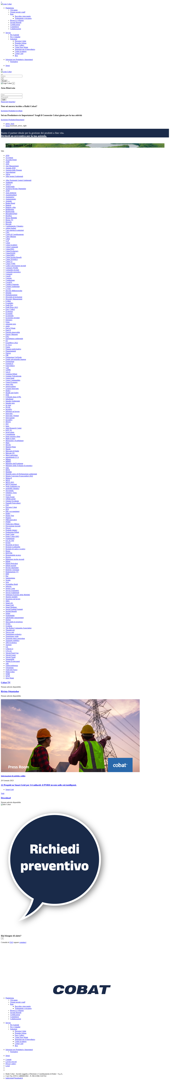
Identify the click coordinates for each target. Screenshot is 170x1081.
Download (6, 798)
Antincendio (10, 187)
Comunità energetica (13, 272)
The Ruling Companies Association (18, 628)
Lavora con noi (11, 1062)
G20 (7, 368)
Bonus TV (9, 220)
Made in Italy (10, 439)
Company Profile (12, 268)
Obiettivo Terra (11, 493)
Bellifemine (10, 209)
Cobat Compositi (12, 247)
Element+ (9, 320)
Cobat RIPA (10, 255)
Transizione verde (12, 636)
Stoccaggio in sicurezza (14, 622)
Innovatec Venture (12, 416)
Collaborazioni (15, 29)
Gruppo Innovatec (12, 389)
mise (7, 468)
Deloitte (8, 293)
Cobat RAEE (10, 253)
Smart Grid (10, 605)
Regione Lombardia (13, 547)
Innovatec (9, 414)
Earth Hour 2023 (12, 307)
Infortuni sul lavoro (13, 411)
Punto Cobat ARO (12, 536)
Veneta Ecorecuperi (13, 661)
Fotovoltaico (10, 366)
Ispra (7, 426)
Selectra (8, 586)
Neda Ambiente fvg (13, 486)
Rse (7, 576)
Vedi (2, 793)
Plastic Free (10, 516)
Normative (14, 62)
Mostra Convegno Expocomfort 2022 (19, 476)
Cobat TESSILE (12, 259)
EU (7, 341)
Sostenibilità (10, 616)
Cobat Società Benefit (14, 257)
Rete (12, 14)
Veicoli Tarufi (10, 657)
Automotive (10, 197)
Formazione (10, 361)
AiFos (8, 174)
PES (7, 509)
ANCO (8, 184)
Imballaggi (9, 399)
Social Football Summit (14, 609)
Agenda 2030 (10, 168)
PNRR (8, 522)
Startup (8, 620)
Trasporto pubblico (12, 640)
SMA (8, 601)
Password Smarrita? (8, 102)
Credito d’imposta (12, 284)
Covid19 (9, 282)
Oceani (8, 495)
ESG (7, 336)
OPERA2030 (10, 499)
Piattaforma (10, 8)
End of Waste (10, 328)
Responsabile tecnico (13, 555)
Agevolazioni (10, 172)
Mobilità (9, 472)
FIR (7, 355)
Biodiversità (10, 212)
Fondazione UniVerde (14, 357)
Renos (8, 551)
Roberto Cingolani (12, 570)
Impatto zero (10, 403)
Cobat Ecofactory (12, 251)
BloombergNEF (11, 214)
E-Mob (8, 301)
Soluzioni (13, 39)
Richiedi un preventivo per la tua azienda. (24, 135)
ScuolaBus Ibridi (12, 584)
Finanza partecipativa (13, 349)
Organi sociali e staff (17, 12)
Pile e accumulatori (12, 511)
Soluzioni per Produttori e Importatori (19, 60)
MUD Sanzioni (11, 484)
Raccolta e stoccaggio (23, 16)
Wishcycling (10, 672)
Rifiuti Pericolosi (12, 563)
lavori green (10, 432)
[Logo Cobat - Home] (6, 4)
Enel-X (8, 330)
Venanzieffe (10, 659)
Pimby (8, 513)
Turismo (9, 645)
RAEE (8, 543)
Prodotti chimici (11, 530)
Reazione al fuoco (12, 545)
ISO (7, 424)
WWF (8, 676)
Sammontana (10, 578)
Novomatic (10, 491)
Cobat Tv (9, 261)
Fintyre (8, 353)
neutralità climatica (12, 488)
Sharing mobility (12, 597)
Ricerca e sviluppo (17, 20)
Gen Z (8, 372)
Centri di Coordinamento (15, 234)
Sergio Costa (10, 588)
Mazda (8, 449)
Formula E (9, 364)
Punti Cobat (10, 534)
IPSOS (8, 422)
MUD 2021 (10, 482)
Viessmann (10, 668)
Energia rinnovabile (13, 332)
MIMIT (8, 461)
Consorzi (9, 274)
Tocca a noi (10, 632)
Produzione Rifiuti (12, 532)
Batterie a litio (11, 207)
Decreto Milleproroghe (14, 291)
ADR (8, 162)
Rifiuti (8, 561)
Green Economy (12, 382)
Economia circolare (13, 318)
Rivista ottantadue (12, 568)
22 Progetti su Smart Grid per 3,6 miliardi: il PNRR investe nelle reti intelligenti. (39, 785)
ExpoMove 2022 (12, 343)
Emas (8, 322)
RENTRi (9, 553)
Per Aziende (14, 35)
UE (7, 647)
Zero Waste (10, 678)
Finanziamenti (11, 351)
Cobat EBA (10, 249)
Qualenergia (10, 538)
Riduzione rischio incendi (15, 559)
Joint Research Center (14, 428)
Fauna (8, 347)
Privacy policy (11, 1064)
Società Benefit (15, 22)
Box (16, 56)
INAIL (8, 407)
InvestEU (9, 420)
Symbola (9, 626)
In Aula (8, 405)
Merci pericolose (12, 455)
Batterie (8, 205)
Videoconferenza (12, 665)
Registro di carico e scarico (15, 549)
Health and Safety (12, 393)
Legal (8, 1066)
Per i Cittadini (15, 37)
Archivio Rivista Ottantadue (16, 189)
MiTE (8, 470)
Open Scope (10, 497)
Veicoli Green (11, 655)
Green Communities (13, 380)
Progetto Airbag (20, 43)
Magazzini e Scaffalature (15, 441)
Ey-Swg (9, 345)
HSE (7, 395)
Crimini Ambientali (13, 286)
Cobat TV (6, 682)
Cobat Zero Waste (21, 47)
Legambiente (10, 434)
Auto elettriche (11, 193)
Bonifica (9, 216)
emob (8, 326)
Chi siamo (14, 10)
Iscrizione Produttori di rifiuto (11, 111)
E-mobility (9, 303)
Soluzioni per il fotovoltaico (25, 49)
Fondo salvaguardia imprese (16, 359)
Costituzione (10, 280)
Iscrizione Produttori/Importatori (12, 120)
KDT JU (9, 430)
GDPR (8, 370)
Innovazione (10, 418)
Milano (8, 459)
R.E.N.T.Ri (10, 541)
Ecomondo (10, 316)
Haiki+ (8, 391)
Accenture (9, 158)
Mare (7, 443)
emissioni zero (11, 324)
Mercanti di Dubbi (12, 451)
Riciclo (8, 557)
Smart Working (11, 607)
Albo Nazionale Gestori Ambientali (18, 180)
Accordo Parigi (11, 160)
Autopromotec (11, 199)
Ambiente (9, 182)
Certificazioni (15, 25)
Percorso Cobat (20, 41)
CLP (7, 241)
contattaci (22, 942)
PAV (7, 505)
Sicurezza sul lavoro (13, 599)
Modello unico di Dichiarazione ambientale (21, 474)
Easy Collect (19, 45)
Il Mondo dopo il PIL (13, 397)
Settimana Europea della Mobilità (18, 595)
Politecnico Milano (12, 524)
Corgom (9, 278)
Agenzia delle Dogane (14, 170)
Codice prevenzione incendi (16, 266)
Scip (7, 582)
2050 (7, 156)
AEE (7, 164)
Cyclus (8, 289)
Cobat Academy (21, 51)
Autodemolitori (11, 195)
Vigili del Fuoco (11, 670)
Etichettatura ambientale (14, 339)
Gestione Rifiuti (11, 374)
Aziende (9, 201)
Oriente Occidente (12, 501)
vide (7, 663)
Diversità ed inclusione (14, 297)
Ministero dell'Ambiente (14, 463)
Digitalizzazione (11, 295)
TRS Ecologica (11, 643)
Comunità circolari (12, 270)
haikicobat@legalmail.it (14, 1078)
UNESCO (9, 649)
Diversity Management (14, 299)
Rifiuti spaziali (11, 566)
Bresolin (9, 222)
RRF (7, 574)
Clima (8, 239)
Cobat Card (19, 53)
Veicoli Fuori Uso (12, 653)
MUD (8, 480)
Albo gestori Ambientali (14, 176)
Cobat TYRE (10, 264)
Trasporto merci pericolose (15, 638)
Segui (8, 66)
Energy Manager (12, 334)
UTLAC (9, 651)
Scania (8, 580)
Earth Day (9, 305)
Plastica (8, 518)
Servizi (8, 33)
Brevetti (8, 224)
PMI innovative (11, 520)
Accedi (4, 81)
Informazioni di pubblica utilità (13, 776)
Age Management (12, 166)
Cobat (8, 243)
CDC (7, 232)
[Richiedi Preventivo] (56, 931)
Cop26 (8, 276)
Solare (8, 613)
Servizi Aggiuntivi (12, 591)
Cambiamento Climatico (14, 226)
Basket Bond (10, 203)
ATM (7, 191)
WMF (8, 674)
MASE (8, 445)
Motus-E (9, 478)
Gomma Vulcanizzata (13, 376)
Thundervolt (10, 630)
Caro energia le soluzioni (15, 230)
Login (3, 99)
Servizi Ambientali (12, 593)
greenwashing (11, 386)
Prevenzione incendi (13, 526)
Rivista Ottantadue (10, 691)
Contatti (8, 1060)
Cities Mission (11, 237)
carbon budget (11, 228)
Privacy (8, 528)
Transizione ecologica (13, 634)
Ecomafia (9, 314)
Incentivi (9, 409)
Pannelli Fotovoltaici (13, 503)
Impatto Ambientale (13, 401)
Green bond (10, 378)
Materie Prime (11, 447)
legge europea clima (13, 436)
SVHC (8, 624)
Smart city (9, 603)
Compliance (14, 27)
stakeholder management (15, 618)
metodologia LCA (12, 457)
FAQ (11, 942)
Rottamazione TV (12, 572)
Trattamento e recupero (23, 18)
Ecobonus (9, 311)
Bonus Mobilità (11, 218)
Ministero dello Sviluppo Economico (19, 466)
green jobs (9, 384)
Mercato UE (10, 453)
